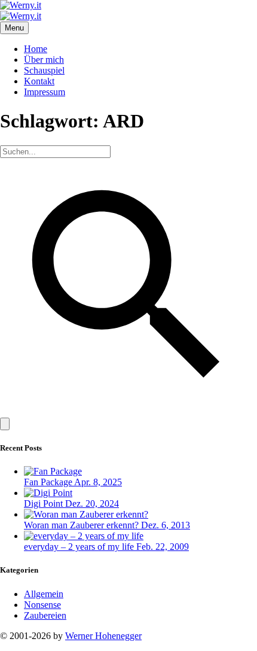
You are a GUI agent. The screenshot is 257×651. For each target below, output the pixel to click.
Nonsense (42, 605)
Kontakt (39, 81)
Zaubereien (45, 615)
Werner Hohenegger (103, 636)
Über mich (44, 59)
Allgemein (43, 594)
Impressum (44, 92)
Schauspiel (44, 70)
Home (35, 49)
